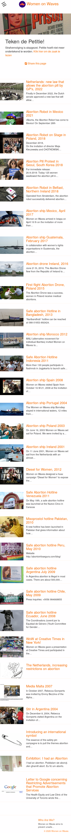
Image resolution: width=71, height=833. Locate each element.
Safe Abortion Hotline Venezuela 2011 (41, 494)
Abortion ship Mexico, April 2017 (45, 212)
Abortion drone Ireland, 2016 (47, 263)
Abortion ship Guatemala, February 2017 (45, 239)
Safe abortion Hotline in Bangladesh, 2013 (43, 312)
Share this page (36, 63)
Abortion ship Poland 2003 (45, 425)
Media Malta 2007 (39, 686)
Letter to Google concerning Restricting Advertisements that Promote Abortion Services (46, 784)
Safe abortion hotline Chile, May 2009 (46, 593)
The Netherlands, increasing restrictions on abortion (46, 667)
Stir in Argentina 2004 (42, 708)
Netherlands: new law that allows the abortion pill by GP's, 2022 (45, 85)
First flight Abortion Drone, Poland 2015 (45, 286)
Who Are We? (46, 820)
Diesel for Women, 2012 (43, 469)
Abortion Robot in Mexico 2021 (44, 113)
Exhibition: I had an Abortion (47, 758)
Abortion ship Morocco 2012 (46, 334)
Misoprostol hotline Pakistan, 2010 (47, 520)
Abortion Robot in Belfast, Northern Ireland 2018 (45, 189)
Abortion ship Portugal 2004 (46, 402)
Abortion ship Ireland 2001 (45, 446)
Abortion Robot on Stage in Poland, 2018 (46, 136)
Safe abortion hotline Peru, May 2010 (45, 547)
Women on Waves (42, 3)
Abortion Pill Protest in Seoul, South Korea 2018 (44, 163)
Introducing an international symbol (46, 733)
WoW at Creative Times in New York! (45, 640)
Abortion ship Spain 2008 (44, 379)
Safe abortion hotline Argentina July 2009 (41, 570)
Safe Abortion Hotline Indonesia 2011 (41, 358)
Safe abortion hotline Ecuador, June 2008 (41, 614)
